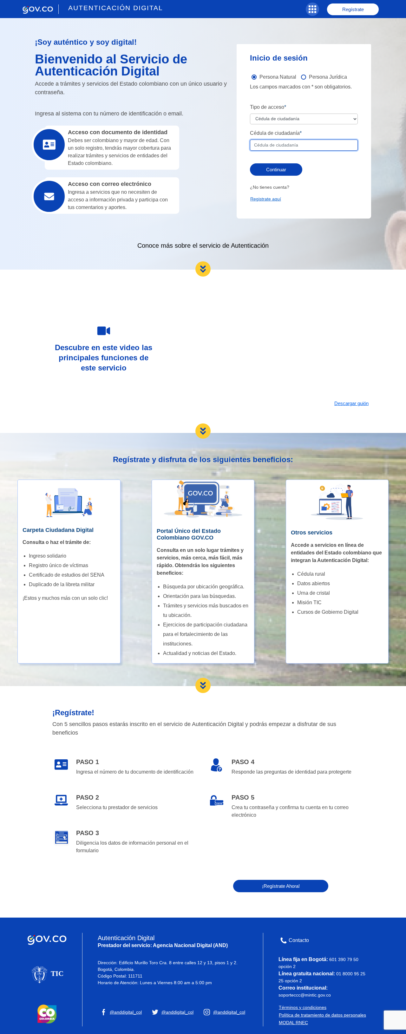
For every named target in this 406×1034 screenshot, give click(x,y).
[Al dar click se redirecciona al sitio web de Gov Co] (47, 938)
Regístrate (353, 9)
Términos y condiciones (302, 1007)
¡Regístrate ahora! (281, 886)
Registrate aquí (265, 198)
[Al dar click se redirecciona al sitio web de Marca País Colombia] (47, 1013)
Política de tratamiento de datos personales (322, 1015)
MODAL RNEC (293, 1022)
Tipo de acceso (267, 107)
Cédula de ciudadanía (275, 133)
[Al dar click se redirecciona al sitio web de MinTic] (47, 974)
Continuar (276, 169)
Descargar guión (351, 403)
